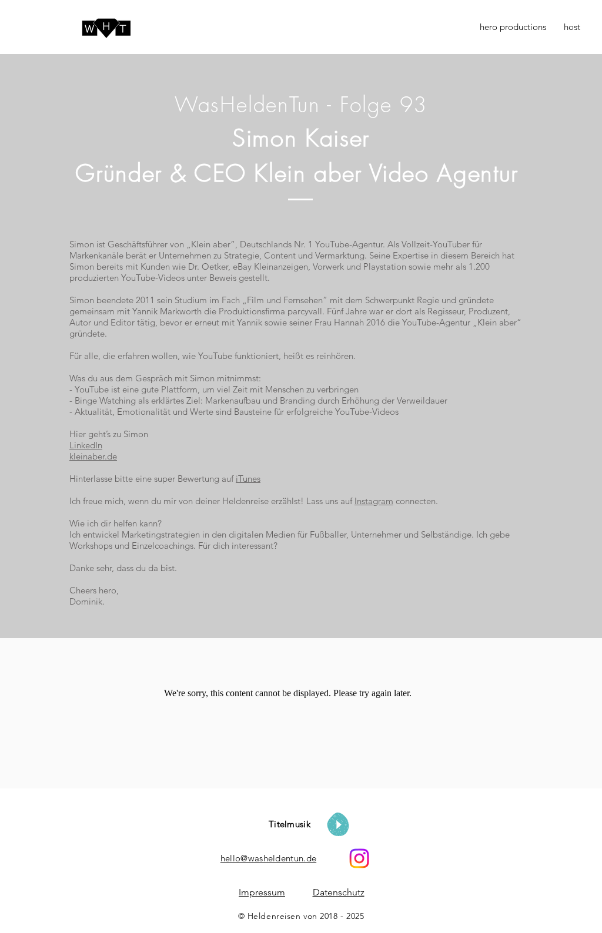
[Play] (338, 824)
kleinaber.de (93, 456)
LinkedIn (85, 445)
